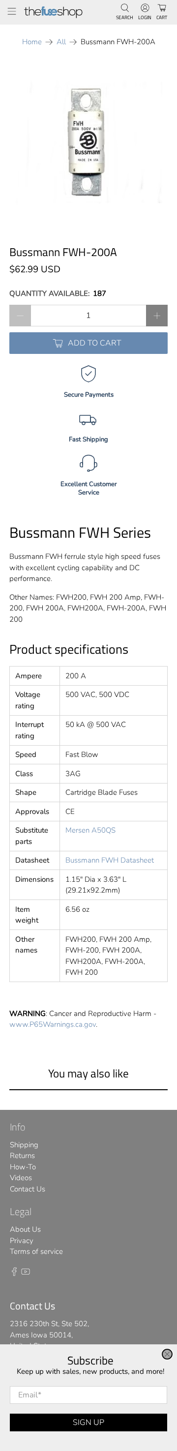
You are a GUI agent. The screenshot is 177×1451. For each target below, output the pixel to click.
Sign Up (88, 1422)
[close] (167, 1354)
